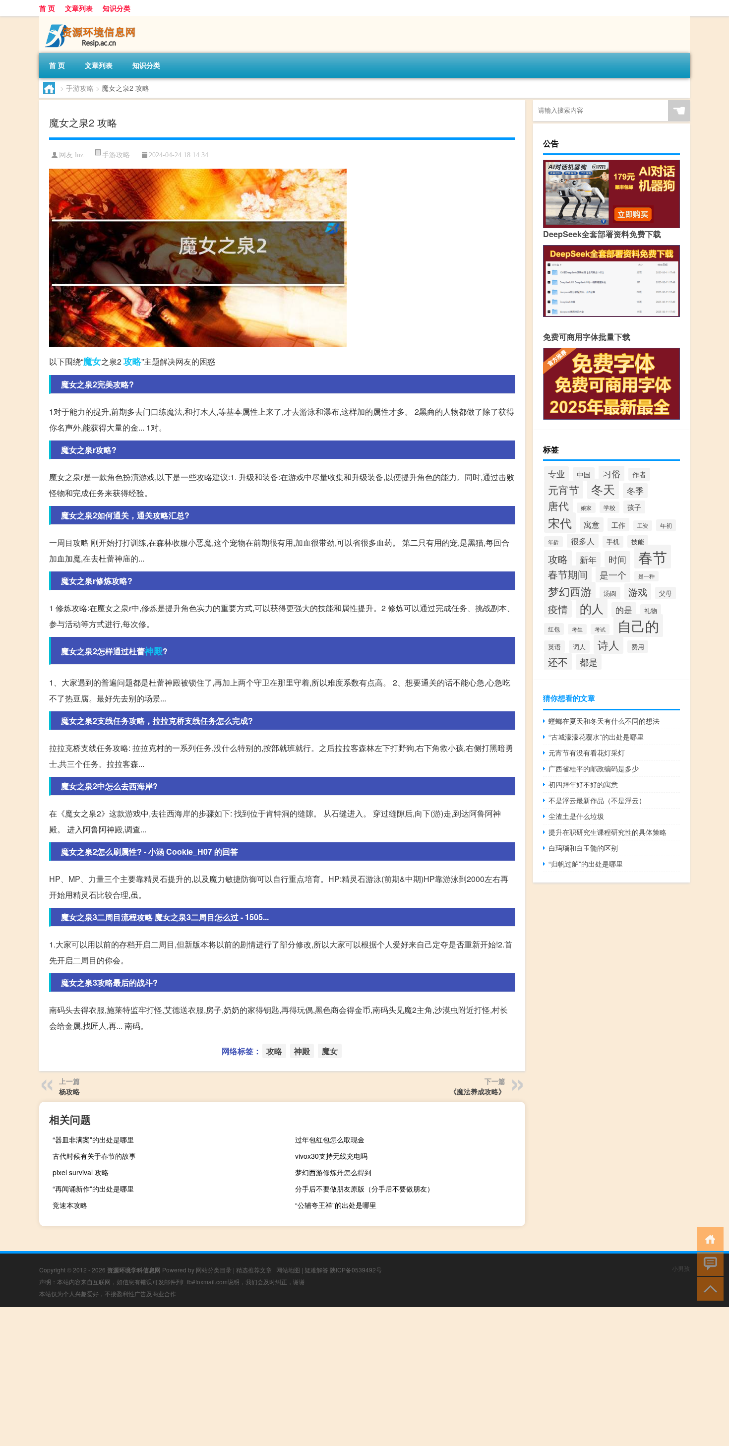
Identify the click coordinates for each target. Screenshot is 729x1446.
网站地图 (288, 1269)
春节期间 (568, 574)
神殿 (154, 650)
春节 (652, 556)
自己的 (638, 625)
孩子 (634, 507)
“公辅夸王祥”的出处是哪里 (335, 1205)
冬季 (635, 491)
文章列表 (79, 8)
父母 (665, 593)
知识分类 (116, 8)
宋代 (560, 522)
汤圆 (610, 593)
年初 (666, 525)
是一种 (646, 576)
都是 (589, 662)
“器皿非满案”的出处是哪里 (93, 1139)
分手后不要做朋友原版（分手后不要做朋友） (364, 1189)
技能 (637, 541)
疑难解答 (316, 1269)
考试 (600, 629)
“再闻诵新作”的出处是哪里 (93, 1189)
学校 (609, 507)
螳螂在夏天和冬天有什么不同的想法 (604, 721)
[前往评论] (708, 1263)
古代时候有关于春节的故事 (94, 1156)
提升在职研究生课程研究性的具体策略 (607, 832)
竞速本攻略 (70, 1205)
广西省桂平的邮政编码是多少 (593, 768)
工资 (642, 525)
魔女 (92, 361)
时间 (617, 559)
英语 (554, 646)
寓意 (592, 524)
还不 (558, 661)
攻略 (132, 361)
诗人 (608, 644)
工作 (618, 524)
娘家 (586, 507)
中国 (584, 474)
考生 (577, 629)
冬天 (603, 489)
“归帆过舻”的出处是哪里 (585, 864)
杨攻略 (69, 1091)
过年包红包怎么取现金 (329, 1139)
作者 (639, 474)
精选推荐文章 (254, 1269)
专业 (556, 474)
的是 (623, 610)
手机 (613, 541)
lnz (79, 155)
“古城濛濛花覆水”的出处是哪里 (596, 737)
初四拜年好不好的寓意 (583, 784)
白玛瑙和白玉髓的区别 (583, 848)
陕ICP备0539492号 (356, 1269)
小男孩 (681, 1268)
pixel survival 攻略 (81, 1172)
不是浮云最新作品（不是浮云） (597, 800)
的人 (592, 608)
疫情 (558, 609)
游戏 (637, 591)
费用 (637, 646)
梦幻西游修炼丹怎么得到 (333, 1172)
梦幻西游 (570, 591)
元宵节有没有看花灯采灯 (586, 752)
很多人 (583, 540)
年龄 (553, 542)
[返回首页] (708, 1238)
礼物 (650, 610)
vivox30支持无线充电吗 (331, 1156)
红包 (554, 629)
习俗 (611, 473)
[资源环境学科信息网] (91, 19)
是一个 (613, 574)
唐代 (558, 505)
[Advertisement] (297, 1376)
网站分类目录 (214, 1269)
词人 (579, 646)
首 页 (47, 8)
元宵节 (563, 489)
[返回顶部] (708, 1288)
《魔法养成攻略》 (477, 1091)
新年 (588, 560)
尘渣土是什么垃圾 (576, 816)
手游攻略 (80, 88)
